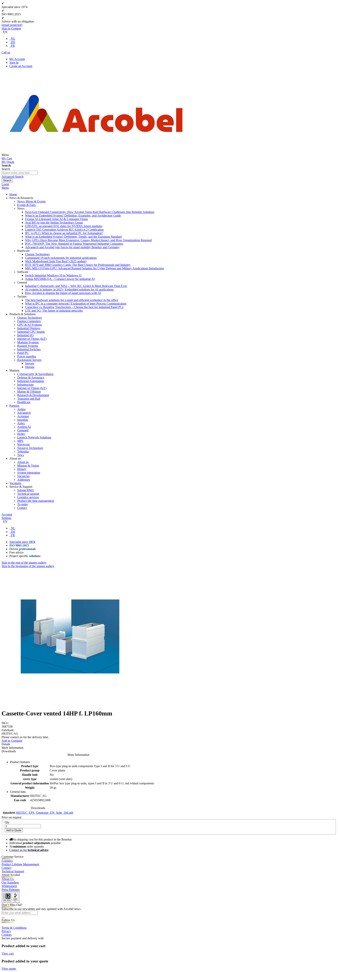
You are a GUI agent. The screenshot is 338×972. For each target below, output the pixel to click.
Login (5, 184)
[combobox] (20, 173)
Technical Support (13, 871)
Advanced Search (12, 176)
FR (13, 45)
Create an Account (20, 66)
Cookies (7, 934)
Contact (6, 867)
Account (7, 514)
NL (13, 38)
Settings (6, 518)
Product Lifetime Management (20, 864)
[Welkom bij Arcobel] (96, 155)
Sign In (13, 62)
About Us (8, 879)
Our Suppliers (10, 882)
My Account (17, 59)
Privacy (6, 931)
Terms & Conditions (14, 927)
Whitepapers (9, 886)
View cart (8, 953)
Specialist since (22, 542)
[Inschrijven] (3, 917)
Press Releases (11, 889)
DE (13, 42)
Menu (5, 187)
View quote (9, 968)
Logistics (7, 860)
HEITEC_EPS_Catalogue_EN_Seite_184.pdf (44, 812)
